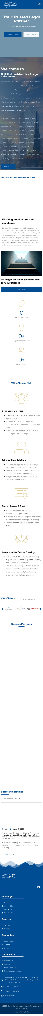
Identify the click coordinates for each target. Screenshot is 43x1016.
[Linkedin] (38, 886)
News (6, 829)
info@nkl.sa (9, 996)
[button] (2, 608)
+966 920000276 (12, 987)
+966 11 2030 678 (12, 991)
